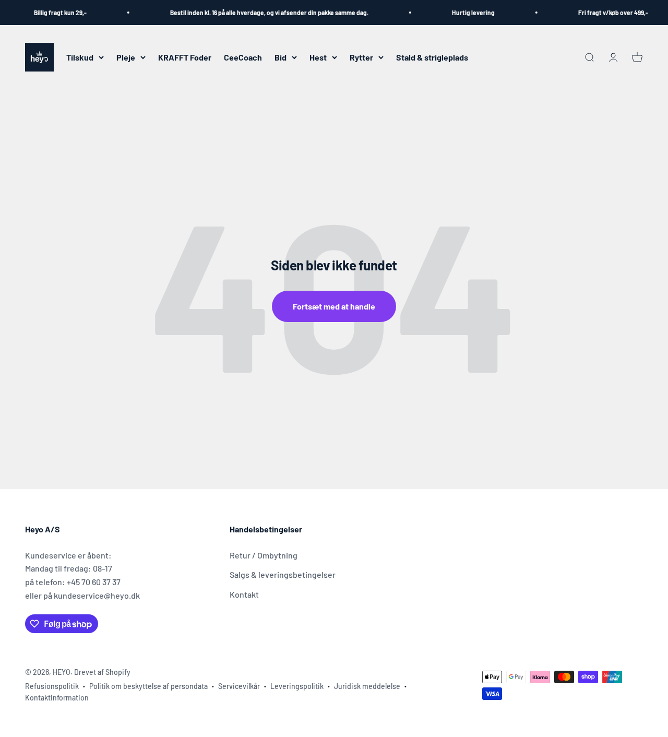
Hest (318, 57)
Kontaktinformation (57, 697)
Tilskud (79, 57)
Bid (281, 57)
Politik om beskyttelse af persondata (148, 686)
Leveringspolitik (297, 686)
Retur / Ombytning (263, 555)
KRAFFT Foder (184, 57)
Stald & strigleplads (432, 57)
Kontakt (244, 594)
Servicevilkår (239, 686)
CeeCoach (243, 57)
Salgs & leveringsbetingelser (283, 574)
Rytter (361, 57)
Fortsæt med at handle (334, 306)
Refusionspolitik (52, 686)
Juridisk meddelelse (367, 686)
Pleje (125, 57)
